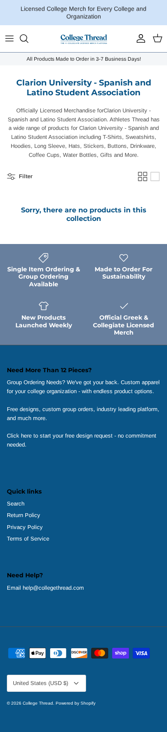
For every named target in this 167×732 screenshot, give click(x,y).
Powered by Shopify (75, 703)
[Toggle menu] (9, 38)
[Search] (28, 38)
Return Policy (23, 515)
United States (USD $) (40, 683)
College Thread (38, 703)
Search (15, 503)
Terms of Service (28, 538)
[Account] (138, 38)
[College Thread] (83, 38)
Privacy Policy (25, 527)
